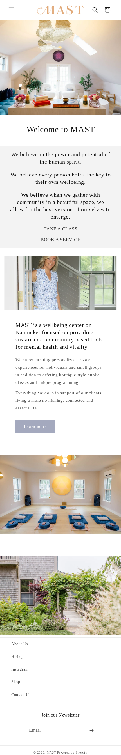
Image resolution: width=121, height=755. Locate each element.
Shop (15, 682)
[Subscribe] (92, 730)
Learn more (35, 426)
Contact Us (20, 695)
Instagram (19, 669)
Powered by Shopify (72, 752)
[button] (11, 10)
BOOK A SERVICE (60, 239)
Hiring (17, 657)
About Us (19, 644)
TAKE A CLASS (60, 228)
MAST (51, 752)
